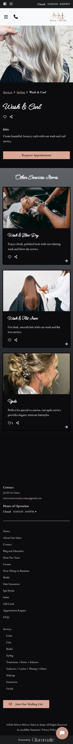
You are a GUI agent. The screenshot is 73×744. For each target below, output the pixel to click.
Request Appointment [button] (36, 155)
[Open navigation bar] (6, 17)
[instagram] (12, 4)
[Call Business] (15, 17)
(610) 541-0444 (11, 492)
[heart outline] (5, 116)
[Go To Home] (57, 17)
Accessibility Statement (28, 729)
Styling (21, 92)
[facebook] (6, 4)
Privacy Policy (49, 729)
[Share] (12, 116)
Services (7, 92)
